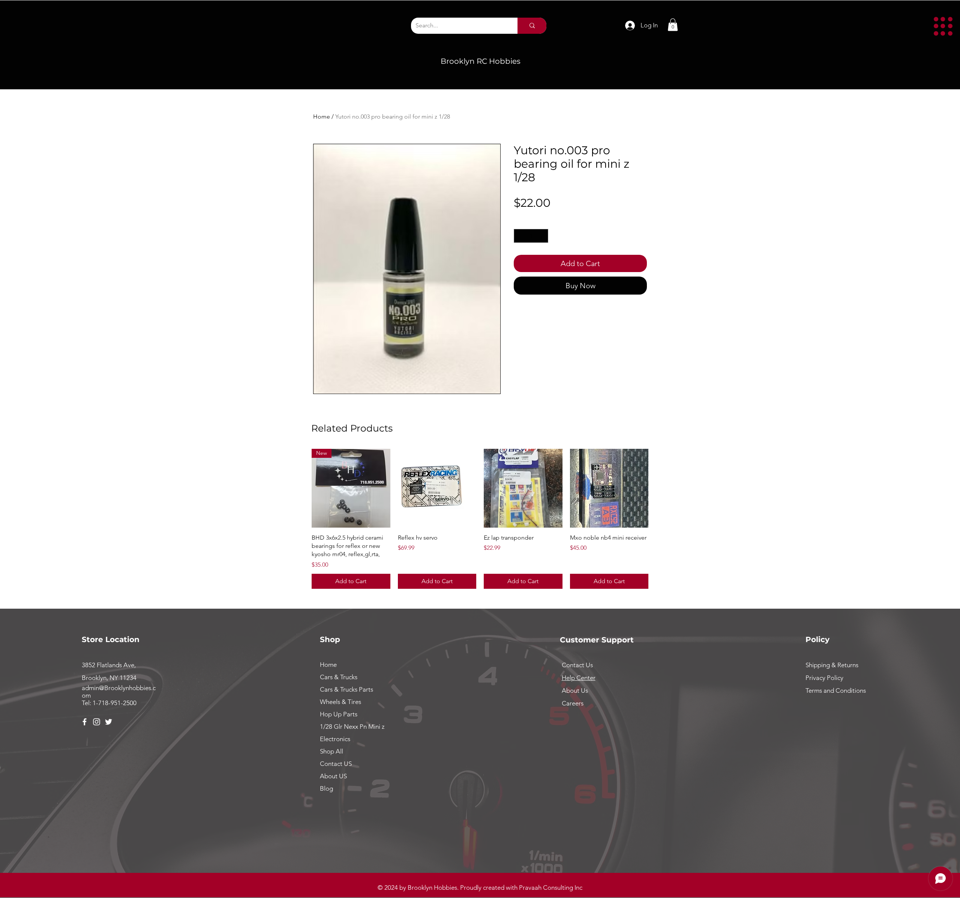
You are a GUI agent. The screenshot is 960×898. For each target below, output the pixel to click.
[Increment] (542, 235)
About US (333, 776)
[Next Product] (659, 487)
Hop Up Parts (338, 714)
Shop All (331, 751)
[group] (480, 518)
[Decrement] (519, 235)
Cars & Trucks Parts (346, 689)
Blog (326, 788)
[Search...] (532, 26)
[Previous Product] (300, 487)
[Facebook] (84, 722)
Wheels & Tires (340, 701)
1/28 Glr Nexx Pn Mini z (352, 726)
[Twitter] (108, 722)
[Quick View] (437, 488)
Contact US (336, 763)
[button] (943, 26)
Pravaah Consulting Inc (550, 887)
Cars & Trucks (338, 677)
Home (321, 116)
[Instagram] (96, 722)
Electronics (335, 739)
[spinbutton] (531, 235)
